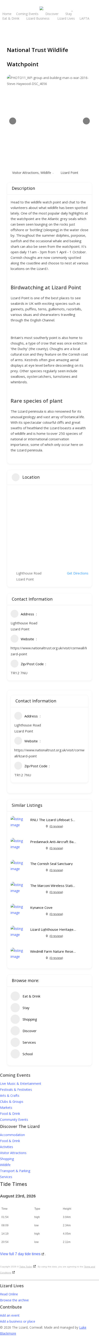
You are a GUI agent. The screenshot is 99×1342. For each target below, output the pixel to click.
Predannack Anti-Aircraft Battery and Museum (53, 841)
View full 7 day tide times (20, 1254)
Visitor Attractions (25, 172)
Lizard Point (69, 172)
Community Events (14, 1119)
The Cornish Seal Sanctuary (51, 863)
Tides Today (25, 1266)
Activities (6, 1147)
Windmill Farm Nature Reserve (53, 951)
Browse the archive (14, 1300)
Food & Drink (10, 1113)
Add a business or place (17, 1321)
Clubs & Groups (11, 1101)
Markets (6, 1107)
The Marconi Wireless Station (53, 885)
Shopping (7, 1159)
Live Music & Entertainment (20, 1083)
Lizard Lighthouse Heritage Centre (53, 929)
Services (6, 1177)
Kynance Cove (41, 907)
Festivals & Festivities (16, 1089)
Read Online (9, 1294)
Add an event (10, 1315)
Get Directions (77, 573)
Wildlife (46, 172)
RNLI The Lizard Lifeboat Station (53, 820)
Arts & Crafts (9, 1095)
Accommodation (12, 1135)
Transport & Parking (15, 1171)
